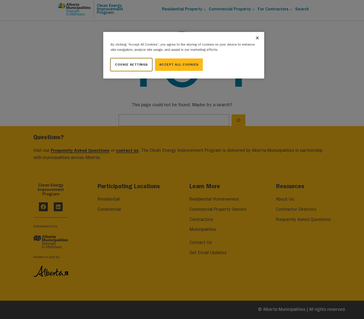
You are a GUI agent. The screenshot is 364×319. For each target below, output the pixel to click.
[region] (183, 55)
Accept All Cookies (179, 64)
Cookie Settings (131, 64)
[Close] (257, 37)
